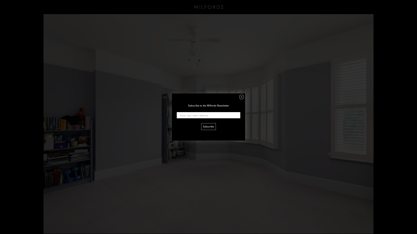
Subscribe (208, 126)
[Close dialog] (242, 97)
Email (180, 110)
